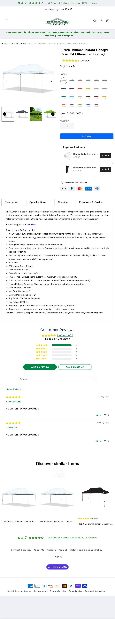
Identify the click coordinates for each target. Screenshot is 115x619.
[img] (13, 397)
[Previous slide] (54, 473)
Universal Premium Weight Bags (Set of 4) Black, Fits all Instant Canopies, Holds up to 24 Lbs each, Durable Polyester (85, 167)
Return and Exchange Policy (86, 550)
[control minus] (62, 126)
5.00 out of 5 (65, 335)
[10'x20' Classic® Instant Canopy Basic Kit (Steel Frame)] (19, 497)
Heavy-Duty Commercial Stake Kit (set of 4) (85, 154)
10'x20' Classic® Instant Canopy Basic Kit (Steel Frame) (19, 521)
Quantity (64, 121)
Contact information (95, 591)
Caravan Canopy (23, 591)
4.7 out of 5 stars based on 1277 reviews (72, 3)
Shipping (57, 556)
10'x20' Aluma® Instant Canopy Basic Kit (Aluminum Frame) (58, 43)
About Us (39, 550)
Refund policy (75, 591)
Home (4, 43)
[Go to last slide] (6, 81)
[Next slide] (51, 81)
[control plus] (72, 126)
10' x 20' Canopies (19, 43)
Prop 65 (63, 550)
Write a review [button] (40, 367)
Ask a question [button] (75, 367)
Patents (51, 550)
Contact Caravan (21, 550)
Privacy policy (40, 591)
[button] (6, 21)
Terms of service (58, 591)
